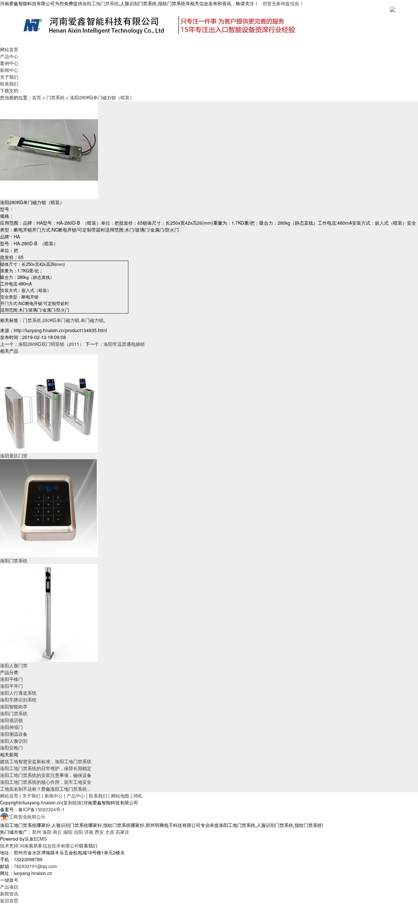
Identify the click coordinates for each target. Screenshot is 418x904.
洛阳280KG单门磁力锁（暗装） (102, 97)
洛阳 (47, 832)
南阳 (67, 832)
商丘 (57, 832)
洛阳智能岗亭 (13, 706)
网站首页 (9, 49)
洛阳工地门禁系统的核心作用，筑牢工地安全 (45, 782)
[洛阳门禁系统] (49, 507)
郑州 (36, 832)
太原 (109, 832)
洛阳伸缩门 (11, 727)
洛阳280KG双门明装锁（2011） (51, 344)
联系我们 (9, 83)
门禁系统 (55, 97)
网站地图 (120, 795)
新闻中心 (9, 70)
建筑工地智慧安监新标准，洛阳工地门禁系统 (45, 761)
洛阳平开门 (11, 686)
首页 (36, 97)
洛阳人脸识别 (13, 740)
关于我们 (9, 76)
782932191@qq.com (35, 866)
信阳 (78, 832)
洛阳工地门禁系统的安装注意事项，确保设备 (45, 775)
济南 (88, 832)
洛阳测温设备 (13, 734)
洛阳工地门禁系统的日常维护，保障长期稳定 (45, 768)
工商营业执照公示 (27, 816)
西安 (99, 832)
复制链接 (72, 802)
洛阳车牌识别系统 (18, 699)
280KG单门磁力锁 (60, 320)
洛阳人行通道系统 (18, 692)
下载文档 (9, 90)
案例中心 (9, 63)
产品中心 (9, 56)
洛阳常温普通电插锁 (124, 344)
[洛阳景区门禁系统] (49, 402)
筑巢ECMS (35, 838)
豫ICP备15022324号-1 (41, 809)
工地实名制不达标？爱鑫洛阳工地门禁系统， (45, 788)
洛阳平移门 (11, 679)
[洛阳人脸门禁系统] (49, 612)
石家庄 (122, 832)
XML (138, 795)
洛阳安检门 (11, 747)
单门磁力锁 (92, 320)
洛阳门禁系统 (13, 560)
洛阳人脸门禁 (13, 665)
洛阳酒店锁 (11, 720)
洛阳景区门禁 (13, 455)
